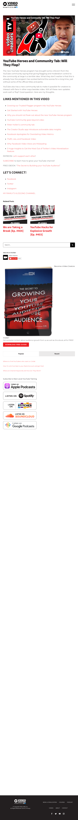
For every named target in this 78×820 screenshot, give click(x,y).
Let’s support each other (24, 156)
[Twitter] (56, 814)
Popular (21, 354)
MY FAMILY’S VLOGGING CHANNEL (19, 193)
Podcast (70, 802)
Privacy (28, 808)
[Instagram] (63, 814)
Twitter (10, 184)
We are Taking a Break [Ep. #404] (13, 229)
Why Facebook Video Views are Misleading (26, 144)
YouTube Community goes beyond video (25, 120)
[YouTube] (60, 814)
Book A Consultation (50, 802)
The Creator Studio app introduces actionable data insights (34, 129)
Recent (57, 354)
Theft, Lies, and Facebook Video (21, 139)
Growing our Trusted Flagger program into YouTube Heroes (34, 106)
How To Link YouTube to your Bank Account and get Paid (23, 366)
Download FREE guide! (16, 344)
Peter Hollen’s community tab (21, 125)
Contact (65, 808)
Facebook (11, 179)
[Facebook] (52, 814)
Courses (62, 802)
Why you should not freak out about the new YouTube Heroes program (39, 115)
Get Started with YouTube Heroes (22, 110)
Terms (23, 808)
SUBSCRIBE (8, 161)
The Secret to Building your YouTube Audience (38, 166)
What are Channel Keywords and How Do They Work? (22, 371)
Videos (51, 808)
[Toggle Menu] (73, 5)
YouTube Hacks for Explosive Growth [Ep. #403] (41, 230)
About (58, 808)
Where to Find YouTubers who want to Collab (19, 361)
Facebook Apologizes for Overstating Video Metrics (30, 134)
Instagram (11, 188)
